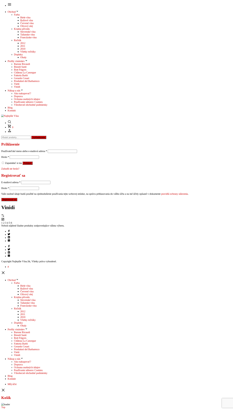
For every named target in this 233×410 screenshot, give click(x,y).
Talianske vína (27, 34)
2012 (22, 43)
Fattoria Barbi (21, 75)
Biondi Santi (20, 66)
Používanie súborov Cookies (28, 102)
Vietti (16, 84)
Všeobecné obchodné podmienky (30, 104)
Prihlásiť (27, 163)
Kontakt (12, 110)
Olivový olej (26, 26)
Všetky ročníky (28, 51)
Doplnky (18, 54)
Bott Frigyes (20, 69)
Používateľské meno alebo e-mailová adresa (24, 151)
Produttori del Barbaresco (26, 81)
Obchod (12, 11)
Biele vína (25, 17)
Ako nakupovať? (22, 93)
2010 (22, 48)
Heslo (5, 157)
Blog (10, 107)
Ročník (17, 40)
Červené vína (27, 23)
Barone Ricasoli (22, 64)
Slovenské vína (28, 31)
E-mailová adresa (10, 182)
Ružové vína (26, 20)
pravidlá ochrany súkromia (174, 194)
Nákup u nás (14, 90)
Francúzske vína (28, 37)
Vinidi (17, 86)
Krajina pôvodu (22, 29)
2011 (22, 46)
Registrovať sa (9, 199)
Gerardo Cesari (21, 78)
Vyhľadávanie (38, 137)
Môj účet (12, 384)
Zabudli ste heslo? (10, 168)
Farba (17, 14)
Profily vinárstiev (16, 61)
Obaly (23, 57)
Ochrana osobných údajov (27, 99)
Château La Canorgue (25, 72)
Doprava (18, 96)
